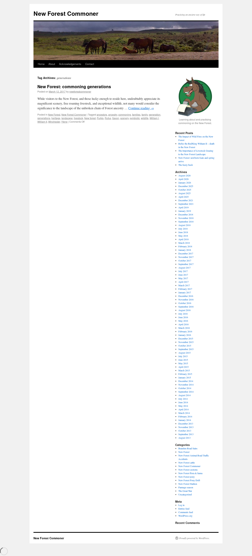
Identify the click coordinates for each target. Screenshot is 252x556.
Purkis (100, 118)
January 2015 (184, 377)
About (51, 64)
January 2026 (184, 182)
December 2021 (185, 200)
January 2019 (184, 210)
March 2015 (184, 370)
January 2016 (184, 334)
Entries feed (183, 508)
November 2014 (186, 384)
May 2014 (183, 405)
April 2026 (183, 179)
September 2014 (186, 391)
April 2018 (183, 239)
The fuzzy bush (185, 164)
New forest (90, 118)
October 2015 (184, 345)
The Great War (185, 490)
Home (41, 64)
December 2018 (185, 214)
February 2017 (185, 288)
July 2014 (183, 398)
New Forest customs (188, 469)
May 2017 (183, 278)
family (145, 114)
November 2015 (186, 342)
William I (154, 118)
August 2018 (184, 225)
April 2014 (183, 409)
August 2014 (184, 395)
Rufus (108, 118)
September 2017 (186, 264)
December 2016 (185, 295)
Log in (181, 505)
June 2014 (183, 402)
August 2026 (184, 175)
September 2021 (186, 203)
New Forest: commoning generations (74, 86)
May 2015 (183, 363)
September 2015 (186, 349)
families (136, 114)
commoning (124, 114)
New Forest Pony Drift (189, 480)
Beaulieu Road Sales (187, 448)
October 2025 (184, 189)
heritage (55, 118)
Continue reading (141, 108)
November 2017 (186, 257)
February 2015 (185, 373)
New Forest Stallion (187, 483)
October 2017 (184, 260)
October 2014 (184, 388)
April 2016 (183, 324)
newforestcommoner (80, 91)
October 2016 (184, 303)
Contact (89, 64)
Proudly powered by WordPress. (194, 538)
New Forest (54, 114)
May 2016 (183, 320)
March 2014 (184, 412)
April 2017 (183, 281)
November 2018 (186, 218)
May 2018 (183, 235)
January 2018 (184, 249)
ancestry (112, 114)
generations (43, 118)
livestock (78, 118)
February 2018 (185, 246)
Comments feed (185, 512)
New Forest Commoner (65, 13)
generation (154, 114)
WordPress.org (185, 515)
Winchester (54, 121)
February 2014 (185, 416)
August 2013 (184, 437)
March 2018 (184, 242)
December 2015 (185, 338)
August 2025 (184, 193)
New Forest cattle (186, 462)
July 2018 (183, 228)
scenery (124, 118)
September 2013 (186, 434)
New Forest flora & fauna (190, 473)
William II (42, 121)
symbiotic (135, 118)
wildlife (144, 118)
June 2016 (183, 317)
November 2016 (186, 299)
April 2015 (183, 366)
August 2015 (184, 352)
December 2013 (185, 423)
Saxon (115, 118)
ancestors (102, 114)
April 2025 (183, 196)
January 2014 (184, 420)
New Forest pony (186, 476)
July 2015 (183, 356)
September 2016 (186, 306)
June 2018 (183, 232)
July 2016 (183, 313)
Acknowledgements (70, 64)
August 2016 (184, 310)
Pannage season (185, 487)
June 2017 (183, 274)
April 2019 (183, 207)
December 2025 (185, 186)
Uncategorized (185, 494)
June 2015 (183, 359)
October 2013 (184, 430)
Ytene (64, 121)
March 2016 (184, 327)
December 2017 (185, 253)
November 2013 (186, 427)
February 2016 (185, 331)
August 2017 (184, 267)
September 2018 (186, 221)
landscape (67, 118)
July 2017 (183, 271)
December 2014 (185, 381)
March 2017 (184, 285)
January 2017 (184, 292)
